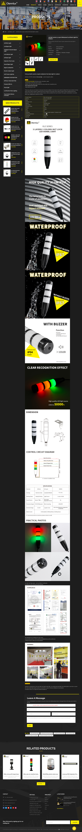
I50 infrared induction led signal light (15, 171)
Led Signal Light (8, 46)
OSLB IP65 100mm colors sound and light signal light (30, 774)
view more (13, 112)
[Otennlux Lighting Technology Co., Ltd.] (9, 3)
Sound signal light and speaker (35, 801)
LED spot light (7, 57)
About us (50, 4)
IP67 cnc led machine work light (36, 812)
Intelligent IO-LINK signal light (35, 805)
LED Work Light (7, 43)
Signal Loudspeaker (8, 67)
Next (80, 767)
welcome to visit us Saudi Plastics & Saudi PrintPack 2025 (70, 798)
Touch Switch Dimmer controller (9, 95)
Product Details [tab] (30, 69)
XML (41, 829)
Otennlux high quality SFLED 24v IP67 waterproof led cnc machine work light (15, 110)
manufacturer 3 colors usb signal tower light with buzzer (15, 163)
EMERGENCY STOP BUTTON (10, 77)
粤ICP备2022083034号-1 (65, 829)
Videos (39, 4)
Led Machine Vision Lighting (10, 90)
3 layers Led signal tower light (46, 735)
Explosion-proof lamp (9, 61)
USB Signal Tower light (34, 803)
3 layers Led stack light (59, 733)
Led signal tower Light (34, 797)
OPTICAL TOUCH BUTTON (10, 80)
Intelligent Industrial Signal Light (10, 50)
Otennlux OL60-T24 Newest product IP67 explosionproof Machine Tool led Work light (16, 128)
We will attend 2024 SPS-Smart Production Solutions (69, 803)
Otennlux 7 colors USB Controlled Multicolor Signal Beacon (15, 136)
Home (27, 4)
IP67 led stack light (35, 733)
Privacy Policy (45, 829)
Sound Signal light (8, 64)
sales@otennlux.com (11, 802)
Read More (40, 783)
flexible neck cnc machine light (36, 807)
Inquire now (52, 59)
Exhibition (65, 4)
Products (33, 4)
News (46, 803)
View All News (60, 808)
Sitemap (38, 829)
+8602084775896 (10, 797)
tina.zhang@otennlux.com (12, 800)
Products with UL (8, 84)
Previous (1, 767)
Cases (44, 4)
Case (46, 807)
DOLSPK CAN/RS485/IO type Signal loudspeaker (16, 144)
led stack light (32, 799)
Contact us (73, 4)
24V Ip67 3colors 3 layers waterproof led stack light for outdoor (45, 705)
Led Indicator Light (8, 54)
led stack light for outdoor (31, 735)
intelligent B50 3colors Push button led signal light (15, 154)
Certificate (58, 4)
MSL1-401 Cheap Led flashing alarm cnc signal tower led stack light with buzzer (69, 774)
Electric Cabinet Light (9, 71)
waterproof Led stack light (46, 733)
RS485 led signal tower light (35, 810)
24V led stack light (70, 733)
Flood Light (6, 87)
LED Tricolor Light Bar (9, 74)
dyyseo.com (33, 829)
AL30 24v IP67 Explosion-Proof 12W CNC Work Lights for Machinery (50, 774)
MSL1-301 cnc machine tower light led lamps (11, 774)
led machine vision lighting (35, 814)
